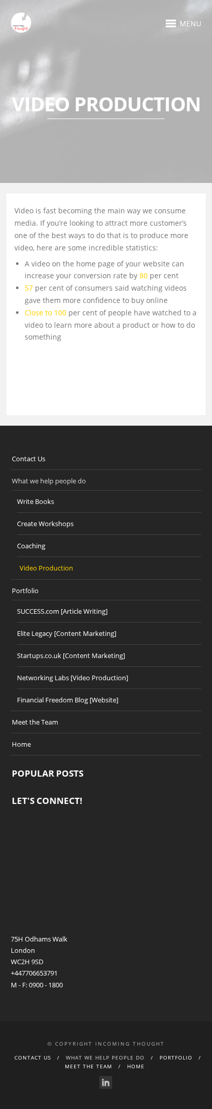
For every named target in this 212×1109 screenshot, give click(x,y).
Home (21, 744)
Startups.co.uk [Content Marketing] (71, 655)
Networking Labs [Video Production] (72, 677)
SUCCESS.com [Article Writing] (62, 611)
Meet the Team (35, 722)
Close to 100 (46, 312)
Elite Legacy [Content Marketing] (66, 633)
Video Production (46, 568)
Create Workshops (45, 523)
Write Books (35, 501)
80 (144, 275)
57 (30, 288)
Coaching (31, 545)
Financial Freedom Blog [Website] (67, 699)
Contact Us (28, 458)
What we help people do (49, 480)
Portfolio (25, 590)
